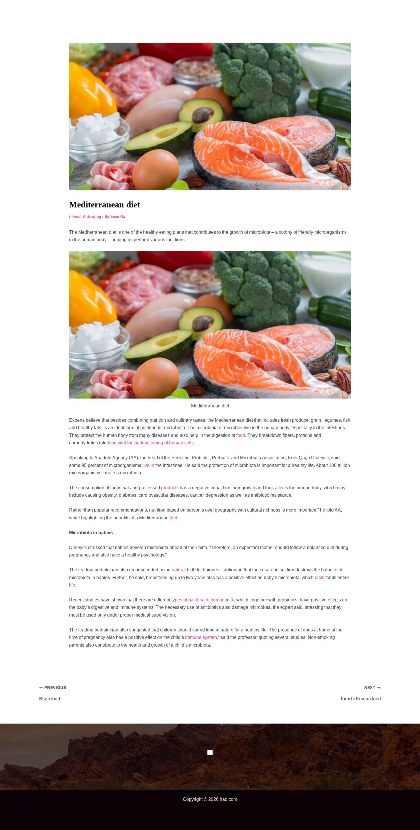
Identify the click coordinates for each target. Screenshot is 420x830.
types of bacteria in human (198, 599)
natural (179, 569)
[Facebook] (210, 752)
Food (76, 216)
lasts (319, 577)
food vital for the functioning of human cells (151, 442)
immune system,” (202, 637)
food (240, 435)
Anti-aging (92, 216)
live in (148, 465)
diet (173, 517)
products (170, 487)
